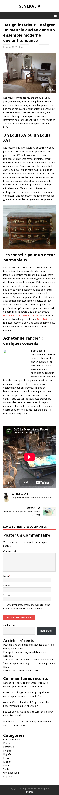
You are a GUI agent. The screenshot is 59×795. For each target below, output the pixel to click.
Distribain (42, 319)
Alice (23, 47)
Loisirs (6, 758)
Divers (6, 743)
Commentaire (10, 551)
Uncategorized (11, 772)
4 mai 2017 (11, 47)
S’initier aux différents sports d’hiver (21, 670)
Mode (6, 765)
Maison (7, 761)
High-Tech (8, 754)
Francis (7, 721)
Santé (6, 769)
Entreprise (8, 746)
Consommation (11, 739)
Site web (7, 595)
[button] (54, 15)
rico (5, 711)
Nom (6, 576)
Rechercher (9, 625)
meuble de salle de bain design (21, 315)
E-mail (6, 585)
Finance (7, 750)
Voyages (7, 776)
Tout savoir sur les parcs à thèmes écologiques (28, 659)
